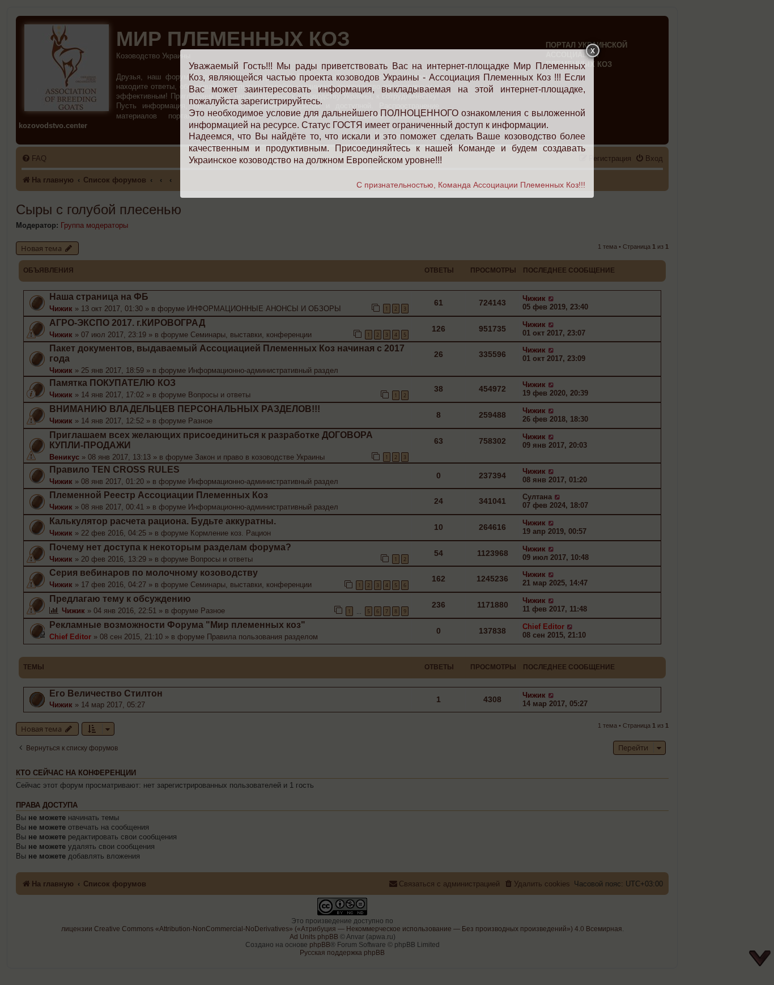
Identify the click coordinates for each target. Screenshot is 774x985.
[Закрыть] (592, 50)
